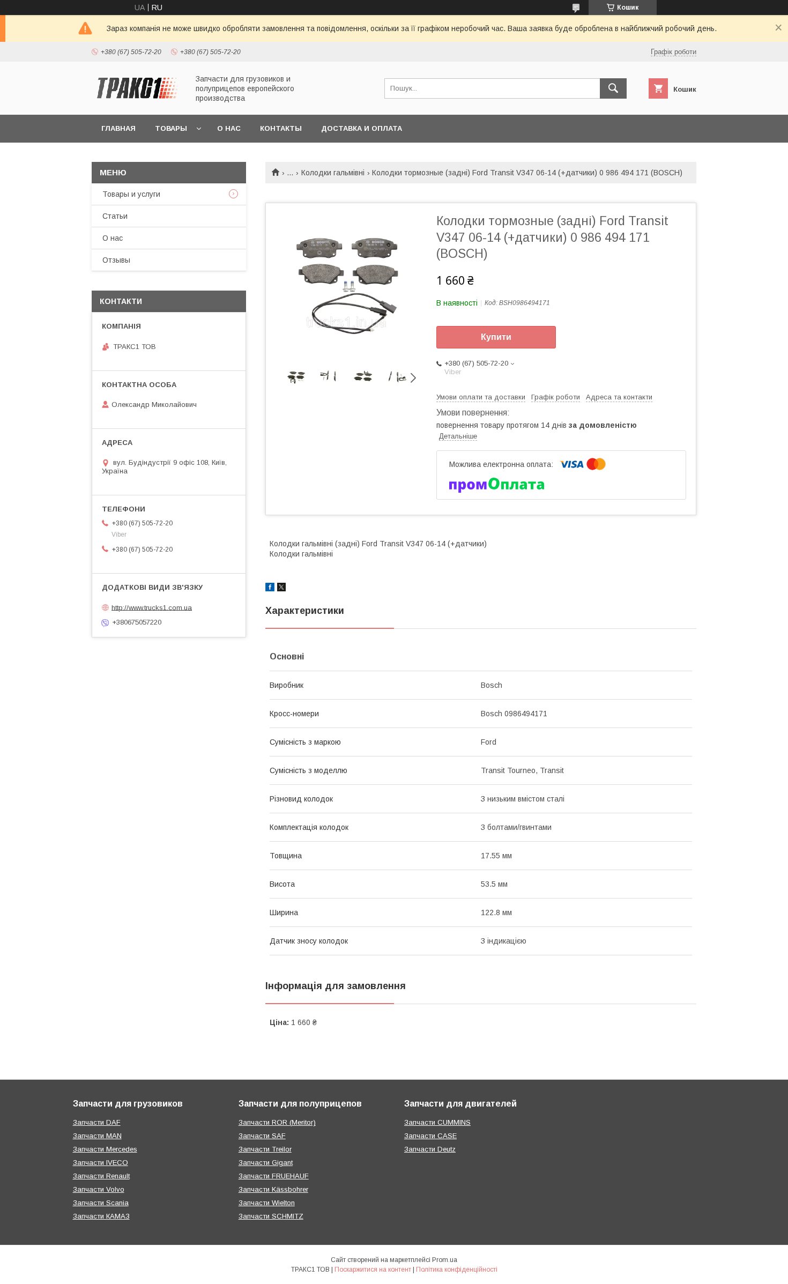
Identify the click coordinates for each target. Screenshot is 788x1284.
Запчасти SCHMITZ (271, 1216)
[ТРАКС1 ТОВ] (137, 101)
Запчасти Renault (101, 1176)
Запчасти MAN (97, 1136)
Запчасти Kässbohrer (273, 1189)
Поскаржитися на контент (372, 1269)
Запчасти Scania (101, 1203)
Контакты (281, 128)
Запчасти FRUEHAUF (274, 1176)
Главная (118, 128)
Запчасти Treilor (265, 1149)
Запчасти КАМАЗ (101, 1216)
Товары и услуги (131, 194)
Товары (171, 128)
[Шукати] (613, 88)
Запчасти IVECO (100, 1163)
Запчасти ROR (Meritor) (277, 1122)
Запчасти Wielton (267, 1203)
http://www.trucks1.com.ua (151, 607)
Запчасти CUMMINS (437, 1122)
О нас (229, 128)
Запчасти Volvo (98, 1189)
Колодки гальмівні (333, 172)
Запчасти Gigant (266, 1163)
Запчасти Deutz (430, 1149)
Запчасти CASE (430, 1136)
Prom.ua (444, 1260)
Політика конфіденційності (456, 1269)
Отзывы (116, 260)
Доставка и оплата (361, 128)
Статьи (115, 216)
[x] (281, 588)
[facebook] (269, 588)
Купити (496, 337)
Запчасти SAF (262, 1136)
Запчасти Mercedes (105, 1149)
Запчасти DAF (97, 1122)
